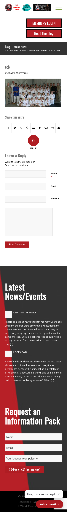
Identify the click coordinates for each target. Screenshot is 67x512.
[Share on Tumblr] (40, 128)
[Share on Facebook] (8, 128)
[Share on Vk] (46, 128)
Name (54, 175)
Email (53, 188)
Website (55, 198)
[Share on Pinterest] (27, 128)
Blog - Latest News (16, 47)
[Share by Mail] (59, 128)
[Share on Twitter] (15, 128)
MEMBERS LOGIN (43, 23)
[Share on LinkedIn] (34, 128)
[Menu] (57, 7)
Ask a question (49, 504)
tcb (7, 67)
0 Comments (21, 72)
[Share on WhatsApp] (21, 128)
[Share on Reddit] (52, 128)
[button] (44, 494)
